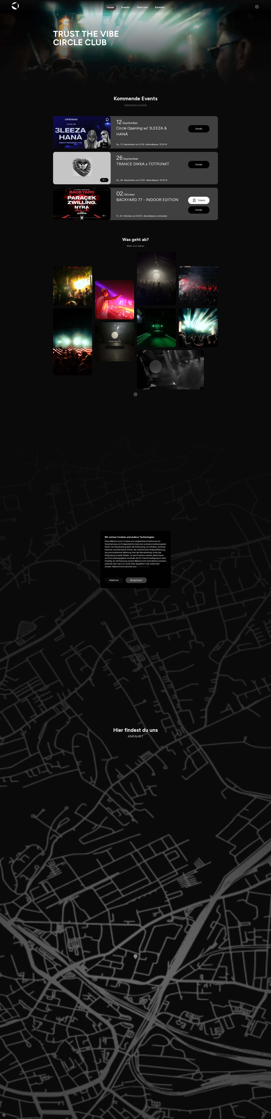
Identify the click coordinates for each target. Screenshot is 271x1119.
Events (125, 7)
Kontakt (160, 7)
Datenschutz (143, 566)
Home (110, 7)
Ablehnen (114, 580)
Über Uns (142, 7)
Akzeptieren (136, 580)
